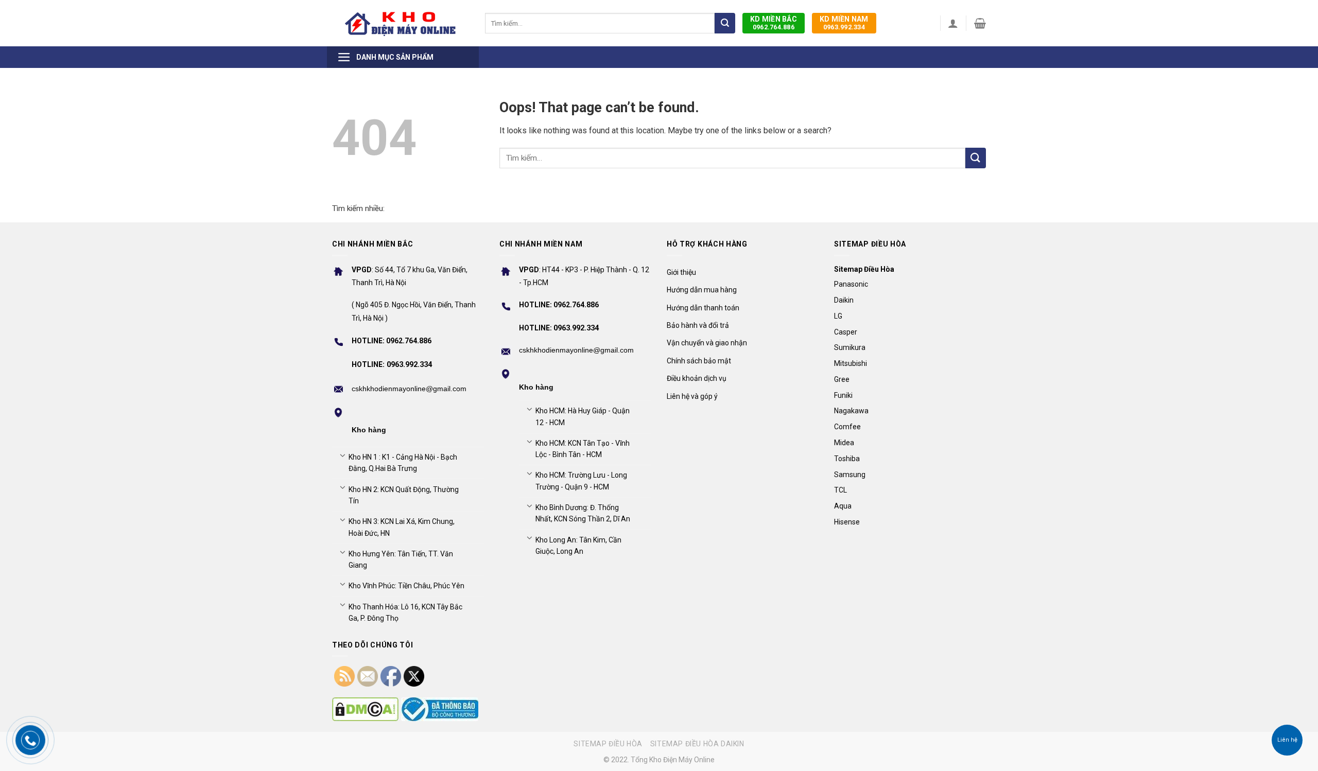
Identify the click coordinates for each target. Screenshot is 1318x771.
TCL (840, 490)
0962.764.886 (773, 23)
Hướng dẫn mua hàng (702, 290)
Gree (841, 379)
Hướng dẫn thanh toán (703, 308)
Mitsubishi (850, 363)
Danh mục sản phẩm (394, 57)
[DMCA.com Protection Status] (365, 709)
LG (838, 316)
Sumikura (849, 347)
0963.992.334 (844, 23)
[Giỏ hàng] (980, 23)
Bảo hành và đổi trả (698, 325)
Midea (844, 443)
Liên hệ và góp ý (692, 396)
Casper (845, 332)
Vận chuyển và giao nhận (707, 343)
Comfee (847, 427)
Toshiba (847, 458)
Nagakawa (851, 411)
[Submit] (725, 23)
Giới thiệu (681, 272)
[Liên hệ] (1287, 740)
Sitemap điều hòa (608, 744)
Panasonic (851, 284)
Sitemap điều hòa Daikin (697, 744)
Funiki (843, 395)
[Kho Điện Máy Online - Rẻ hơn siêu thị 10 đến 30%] (401, 23)
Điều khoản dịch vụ (696, 378)
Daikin (844, 300)
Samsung (849, 474)
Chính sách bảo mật (699, 361)
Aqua (843, 506)
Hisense (847, 522)
